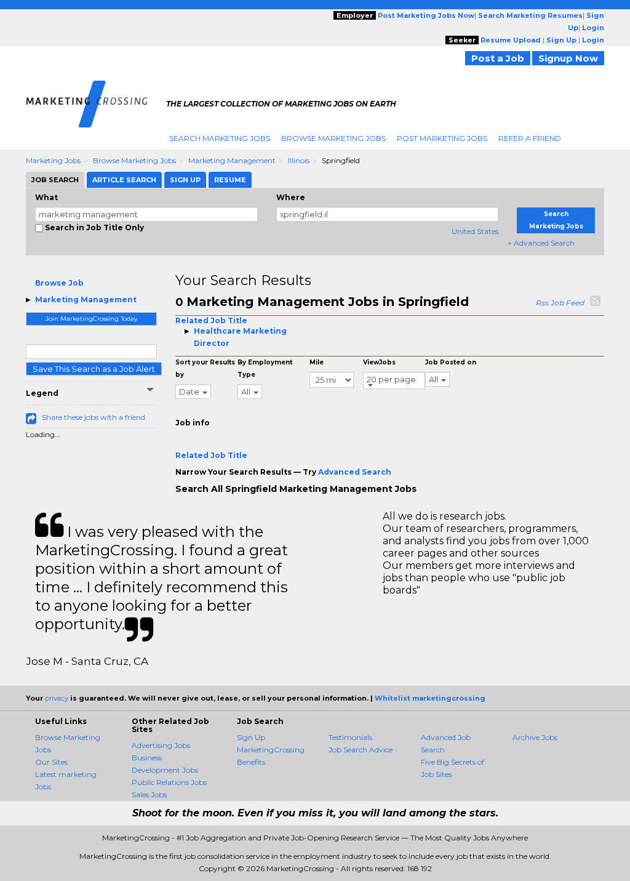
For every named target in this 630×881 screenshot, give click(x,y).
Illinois (298, 160)
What (46, 197)
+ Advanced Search (541, 242)
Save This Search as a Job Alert (94, 369)
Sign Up (251, 737)
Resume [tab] (230, 179)
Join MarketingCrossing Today (91, 319)
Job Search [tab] (55, 179)
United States (475, 231)
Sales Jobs (149, 794)
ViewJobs (379, 362)
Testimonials (350, 737)
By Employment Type (264, 368)
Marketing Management (232, 160)
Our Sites (51, 761)
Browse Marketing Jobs (333, 138)
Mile (316, 362)
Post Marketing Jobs (442, 138)
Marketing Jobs (53, 160)
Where (290, 197)
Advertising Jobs (161, 745)
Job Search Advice (361, 749)
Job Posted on (450, 362)
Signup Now (568, 58)
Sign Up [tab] (185, 179)
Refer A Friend (529, 138)
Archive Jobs (534, 737)
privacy (56, 698)
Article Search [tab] (124, 179)
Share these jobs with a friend (93, 417)
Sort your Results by (205, 368)
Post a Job (497, 58)
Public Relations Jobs (169, 782)
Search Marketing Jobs (219, 138)
